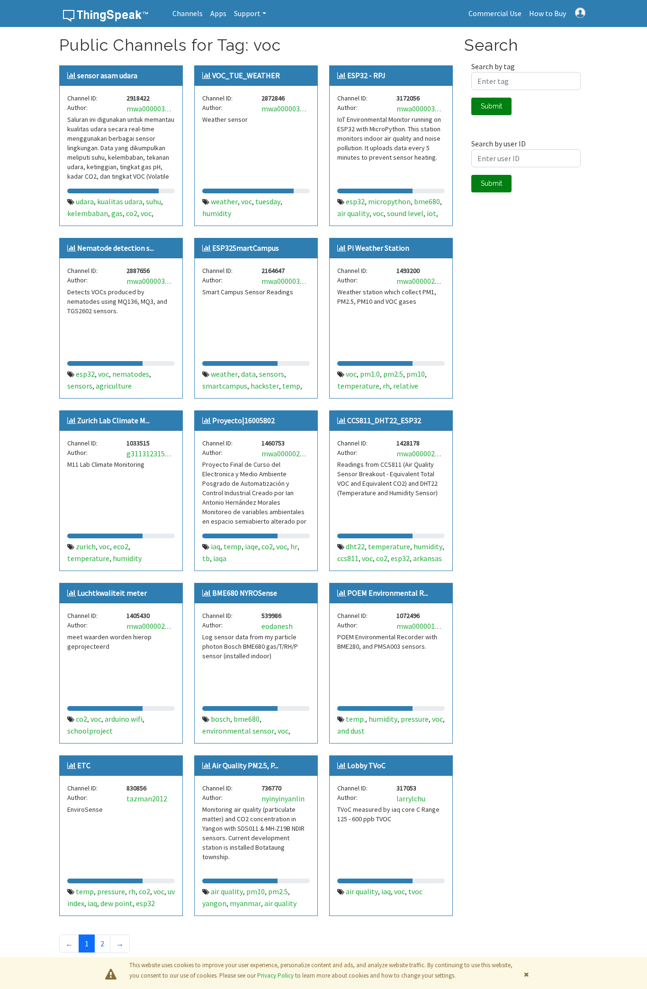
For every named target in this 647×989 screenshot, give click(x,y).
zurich (86, 546)
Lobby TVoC (366, 765)
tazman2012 (146, 798)
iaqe (251, 546)
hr (293, 546)
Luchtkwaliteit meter (112, 593)
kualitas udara (120, 201)
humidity (216, 213)
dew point (116, 903)
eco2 (120, 546)
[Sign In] (580, 12)
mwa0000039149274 (428, 108)
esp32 (355, 201)
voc (146, 213)
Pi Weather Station (378, 248)
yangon (214, 903)
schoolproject (90, 730)
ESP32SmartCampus (245, 248)
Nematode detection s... (115, 248)
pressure (415, 719)
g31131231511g (151, 453)
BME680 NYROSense (244, 593)
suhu (153, 201)
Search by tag (493, 66)
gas (117, 213)
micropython (389, 201)
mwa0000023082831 (293, 453)
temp (291, 385)
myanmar (245, 903)
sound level (405, 213)
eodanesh (277, 626)
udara (85, 201)
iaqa (219, 558)
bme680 (427, 201)
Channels (187, 13)
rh (386, 385)
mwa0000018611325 (428, 626)
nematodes (130, 374)
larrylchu (410, 798)
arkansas (427, 558)
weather (224, 201)
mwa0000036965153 (158, 281)
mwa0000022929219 (428, 453)
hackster (265, 385)
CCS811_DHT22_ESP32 (384, 420)
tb (206, 558)
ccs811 (348, 558)
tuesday (267, 201)
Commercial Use (494, 13)
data (248, 374)
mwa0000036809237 (293, 108)
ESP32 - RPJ (366, 75)
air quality (353, 213)
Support (247, 13)
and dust (351, 730)
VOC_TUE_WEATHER (246, 75)
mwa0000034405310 (158, 108)
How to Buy (547, 13)
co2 (131, 213)
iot (431, 213)
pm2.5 (393, 374)
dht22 (355, 546)
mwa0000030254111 (293, 281)
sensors (79, 385)
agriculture (114, 385)
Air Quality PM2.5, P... (245, 765)
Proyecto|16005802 (243, 420)
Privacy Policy (275, 975)
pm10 (415, 374)
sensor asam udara (107, 75)
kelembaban (87, 213)
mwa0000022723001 (158, 626)
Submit (491, 106)
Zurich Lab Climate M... (113, 420)
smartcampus (224, 385)
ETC (83, 765)
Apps (218, 13)
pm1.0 (370, 374)
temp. (355, 719)
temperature (358, 385)
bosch (220, 719)
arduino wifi (124, 719)
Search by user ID (498, 143)
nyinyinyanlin (283, 798)
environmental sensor (238, 730)
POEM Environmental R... (387, 593)
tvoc (415, 891)
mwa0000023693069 (428, 281)
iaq (215, 546)
